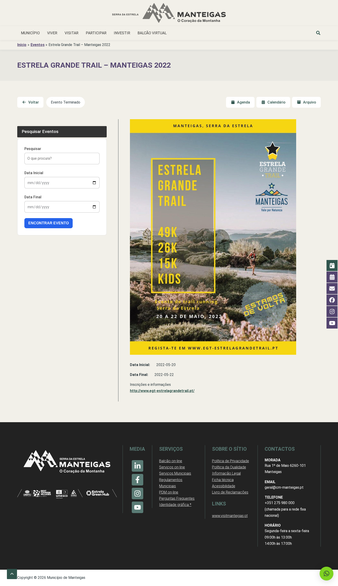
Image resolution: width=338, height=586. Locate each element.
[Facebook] (137, 479)
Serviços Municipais (175, 473)
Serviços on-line (172, 467)
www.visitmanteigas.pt (230, 516)
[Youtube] (137, 507)
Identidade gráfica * (175, 504)
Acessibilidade (223, 486)
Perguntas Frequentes (177, 498)
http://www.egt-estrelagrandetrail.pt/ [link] (162, 391)
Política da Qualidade (229, 467)
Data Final (32, 197)
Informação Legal (226, 473)
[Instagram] (137, 493)
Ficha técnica (223, 480)
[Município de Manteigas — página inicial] (169, 13)
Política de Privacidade (230, 461)
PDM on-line (168, 492)
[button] (318, 33)
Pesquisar (32, 149)
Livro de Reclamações (230, 492)
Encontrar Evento (48, 223)
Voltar (33, 102)
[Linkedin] (137, 466)
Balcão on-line (170, 461)
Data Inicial (33, 173)
